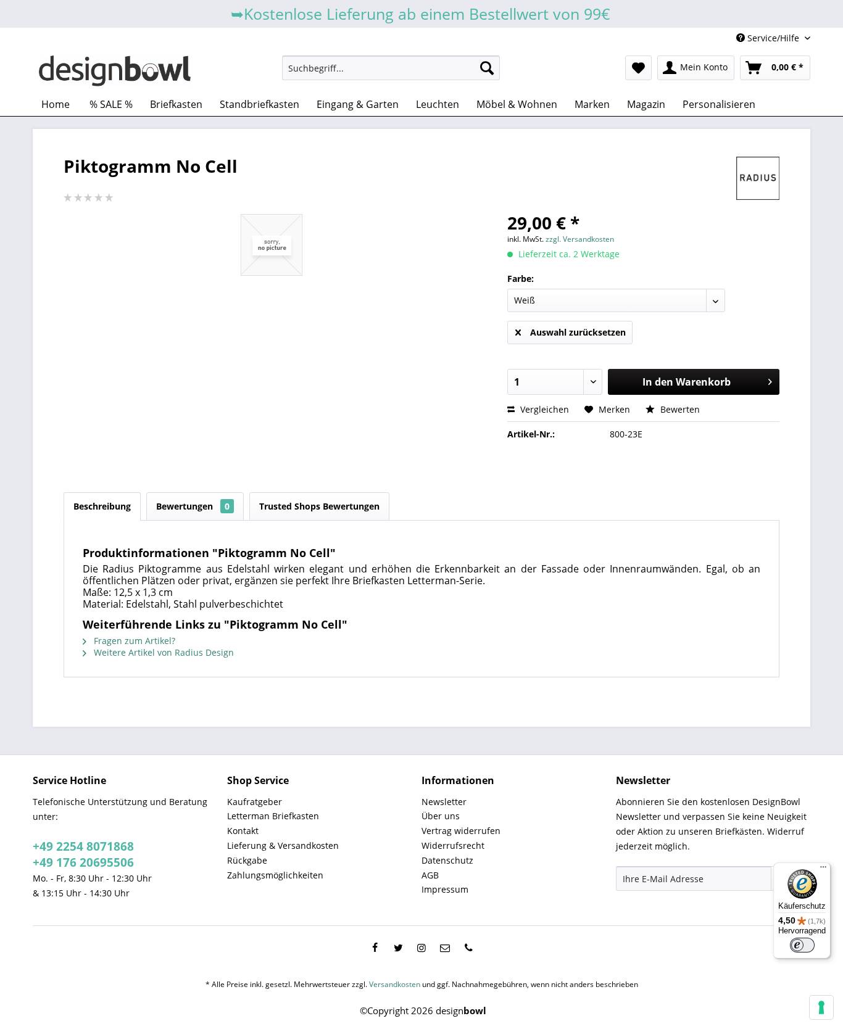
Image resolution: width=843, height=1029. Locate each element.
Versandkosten (394, 984)
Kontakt (243, 831)
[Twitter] (398, 947)
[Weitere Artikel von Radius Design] (757, 178)
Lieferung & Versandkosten (283, 845)
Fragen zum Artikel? (133, 641)
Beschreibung (102, 506)
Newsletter (444, 802)
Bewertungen (193, 506)
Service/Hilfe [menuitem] (773, 38)
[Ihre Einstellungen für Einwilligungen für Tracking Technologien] (821, 1007)
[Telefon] (468, 947)
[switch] (802, 945)
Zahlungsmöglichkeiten (275, 875)
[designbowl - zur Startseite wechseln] (115, 71)
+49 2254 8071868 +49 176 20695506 (83, 854)
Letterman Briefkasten (273, 816)
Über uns (441, 816)
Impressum (445, 889)
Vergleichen (543, 409)
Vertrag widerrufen (461, 831)
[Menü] (823, 869)
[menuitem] (391, 68)
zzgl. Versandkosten (580, 239)
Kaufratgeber (254, 802)
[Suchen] (487, 68)
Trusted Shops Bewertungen (319, 506)
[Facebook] (374, 947)
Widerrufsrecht (453, 845)
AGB (430, 875)
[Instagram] (421, 947)
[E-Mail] (445, 947)
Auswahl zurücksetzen (578, 332)
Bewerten (679, 409)
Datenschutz (447, 860)
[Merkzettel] (638, 68)
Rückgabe (247, 860)
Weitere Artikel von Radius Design (162, 652)
